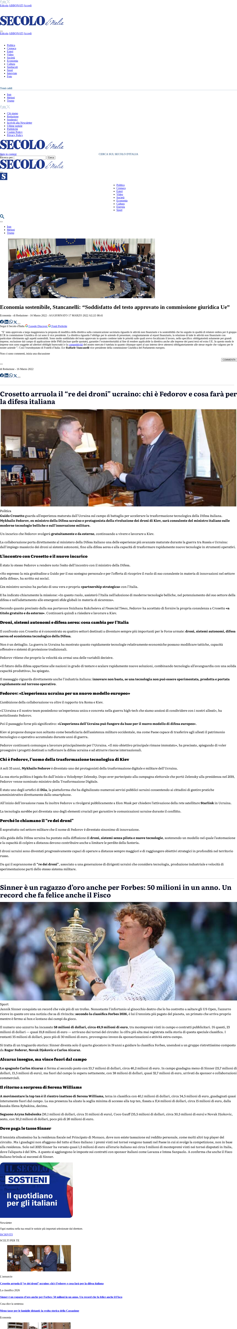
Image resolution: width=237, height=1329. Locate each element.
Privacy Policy (15, 135)
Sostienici (12, 119)
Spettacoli (12, 67)
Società (11, 57)
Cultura (11, 63)
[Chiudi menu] (1, 31)
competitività (76, 344)
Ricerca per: (6, 157)
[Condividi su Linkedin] (7, 322)
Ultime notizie (14, 125)
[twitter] (8, 2)
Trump (10, 100)
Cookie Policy (15, 132)
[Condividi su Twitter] (16, 322)
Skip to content (8, 154)
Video (10, 54)
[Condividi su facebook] (2, 322)
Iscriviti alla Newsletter (19, 122)
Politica (11, 45)
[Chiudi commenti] (1, 364)
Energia (120, 206)
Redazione (13, 116)
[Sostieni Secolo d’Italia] (36, 1216)
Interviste (12, 73)
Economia (12, 60)
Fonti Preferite (59, 326)
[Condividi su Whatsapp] (11, 322)
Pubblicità (12, 128)
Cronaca (11, 48)
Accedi (28, 5)
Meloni (11, 97)
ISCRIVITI (6, 1234)
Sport (10, 70)
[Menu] (1, 172)
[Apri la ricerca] (2, 217)
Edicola (4, 5)
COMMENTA (229, 360)
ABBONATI (16, 5)
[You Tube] (4, 2)
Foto (9, 76)
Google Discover (38, 326)
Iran (9, 94)
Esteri (10, 51)
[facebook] (1, 2)
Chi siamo (12, 113)
